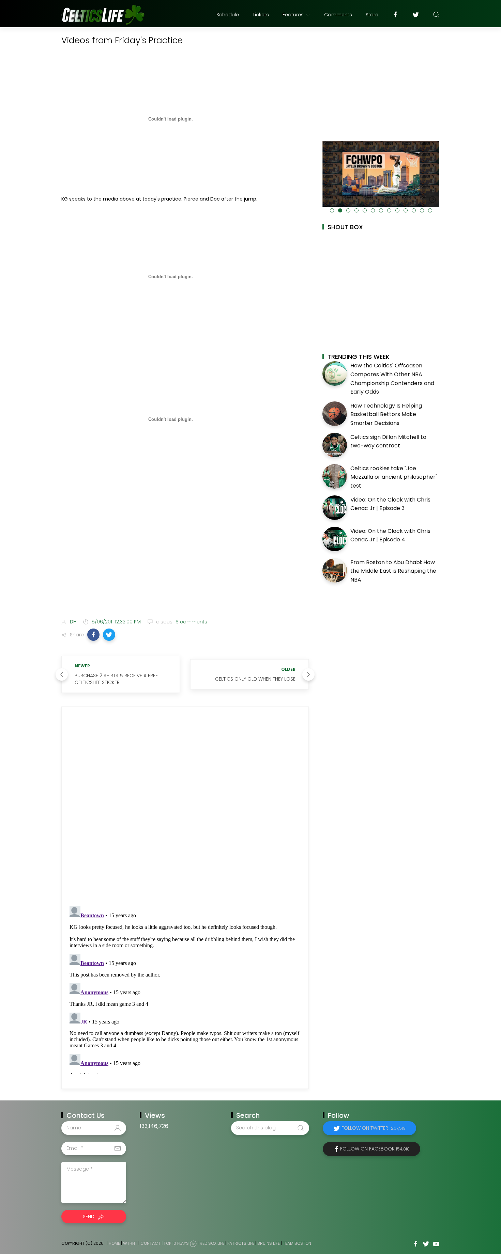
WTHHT (130, 1243)
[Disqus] (185, 806)
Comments (338, 14)
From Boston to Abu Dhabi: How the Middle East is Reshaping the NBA (393, 571)
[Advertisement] (185, 559)
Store (372, 14)
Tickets (261, 14)
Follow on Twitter (373, 1128)
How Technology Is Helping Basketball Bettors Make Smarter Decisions (386, 414)
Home (114, 1243)
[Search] (436, 14)
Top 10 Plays (176, 1243)
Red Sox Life (212, 1243)
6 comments (190, 621)
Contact (150, 1243)
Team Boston (297, 1243)
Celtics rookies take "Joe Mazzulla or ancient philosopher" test (393, 477)
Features (293, 14)
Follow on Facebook (375, 1148)
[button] (93, 635)
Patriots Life (240, 1243)
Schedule (227, 14)
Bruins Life (268, 1243)
